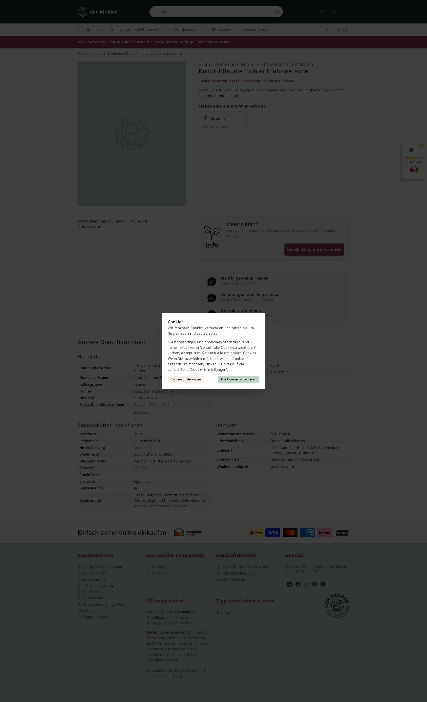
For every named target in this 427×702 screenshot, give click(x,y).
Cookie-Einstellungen (186, 379)
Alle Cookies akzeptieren (238, 379)
